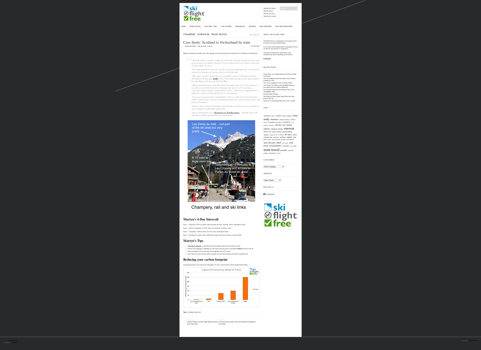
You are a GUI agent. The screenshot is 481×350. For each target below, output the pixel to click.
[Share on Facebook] (251, 35)
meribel (294, 135)
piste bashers (276, 139)
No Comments (255, 46)
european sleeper (277, 128)
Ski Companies (266, 26)
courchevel (286, 122)
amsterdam (267, 116)
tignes (295, 146)
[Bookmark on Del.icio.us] (256, 35)
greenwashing (287, 131)
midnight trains (268, 137)
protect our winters (287, 139)
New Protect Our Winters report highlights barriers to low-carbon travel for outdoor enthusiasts (279, 86)
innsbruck (272, 135)
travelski (283, 150)
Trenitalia (272, 153)
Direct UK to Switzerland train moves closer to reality (279, 101)
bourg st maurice (287, 116)
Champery (189, 34)
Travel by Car (268, 14)
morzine (276, 137)
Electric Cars (210, 26)
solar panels (285, 143)
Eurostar (203, 34)
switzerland (190, 312)
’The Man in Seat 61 (194, 246)
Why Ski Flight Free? (284, 26)
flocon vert (267, 131)
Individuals (240, 26)
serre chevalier (270, 142)
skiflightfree (190, 46)
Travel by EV (268, 11)
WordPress (14, 342)
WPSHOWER (473, 340)
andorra (273, 116)
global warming (276, 132)
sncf (279, 142)
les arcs (288, 134)
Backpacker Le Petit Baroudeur (226, 112)
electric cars (280, 124)
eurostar (289, 128)
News (183, 26)
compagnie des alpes (275, 122)
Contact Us (267, 58)
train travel (198, 312)
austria (278, 115)
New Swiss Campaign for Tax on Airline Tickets (277, 83)
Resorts (252, 26)
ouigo (269, 139)
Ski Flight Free (13, 340)
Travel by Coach (269, 16)
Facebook (270, 194)
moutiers (283, 137)
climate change (284, 119)
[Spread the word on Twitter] (253, 35)
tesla (291, 146)
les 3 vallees (280, 135)
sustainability (275, 145)
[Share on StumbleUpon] (259, 35)
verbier (279, 153)
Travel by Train (269, 8)
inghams (266, 135)
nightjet (289, 137)
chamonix (274, 119)
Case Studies (226, 26)
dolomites (271, 125)
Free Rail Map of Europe (270, 94)
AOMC (215, 78)
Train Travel (195, 26)
